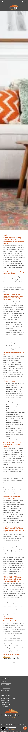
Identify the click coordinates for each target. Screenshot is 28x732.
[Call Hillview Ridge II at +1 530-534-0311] (25, 2)
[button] (23, 2)
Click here (6, 654)
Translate (12, 726)
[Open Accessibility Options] (3, 728)
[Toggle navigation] (2, 2)
